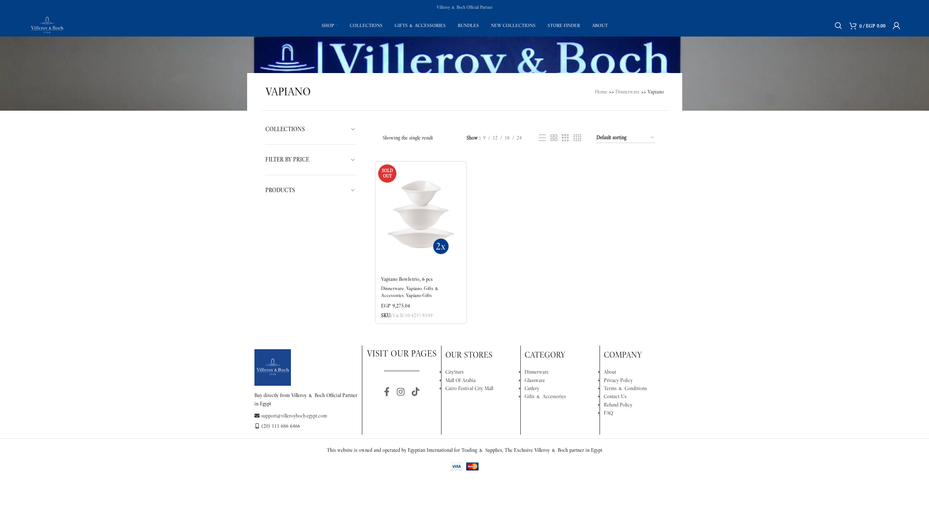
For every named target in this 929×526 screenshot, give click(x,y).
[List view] (542, 137)
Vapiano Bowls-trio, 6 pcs (407, 279)
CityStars (454, 372)
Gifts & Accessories (545, 396)
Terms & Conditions (625, 388)
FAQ (608, 412)
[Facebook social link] (386, 392)
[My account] (896, 25)
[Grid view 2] (553, 137)
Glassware (535, 380)
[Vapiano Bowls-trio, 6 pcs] (421, 216)
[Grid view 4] (577, 137)
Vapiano (414, 288)
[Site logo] (47, 25)
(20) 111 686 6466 (280, 426)
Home (601, 91)
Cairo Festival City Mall (469, 388)
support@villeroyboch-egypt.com (294, 415)
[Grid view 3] (565, 137)
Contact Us (615, 396)
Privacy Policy (618, 380)
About (610, 372)
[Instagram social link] (400, 392)
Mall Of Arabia (460, 380)
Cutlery (532, 388)
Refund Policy (618, 404)
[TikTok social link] (415, 392)
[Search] (838, 25)
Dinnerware (627, 91)
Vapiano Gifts (419, 295)
